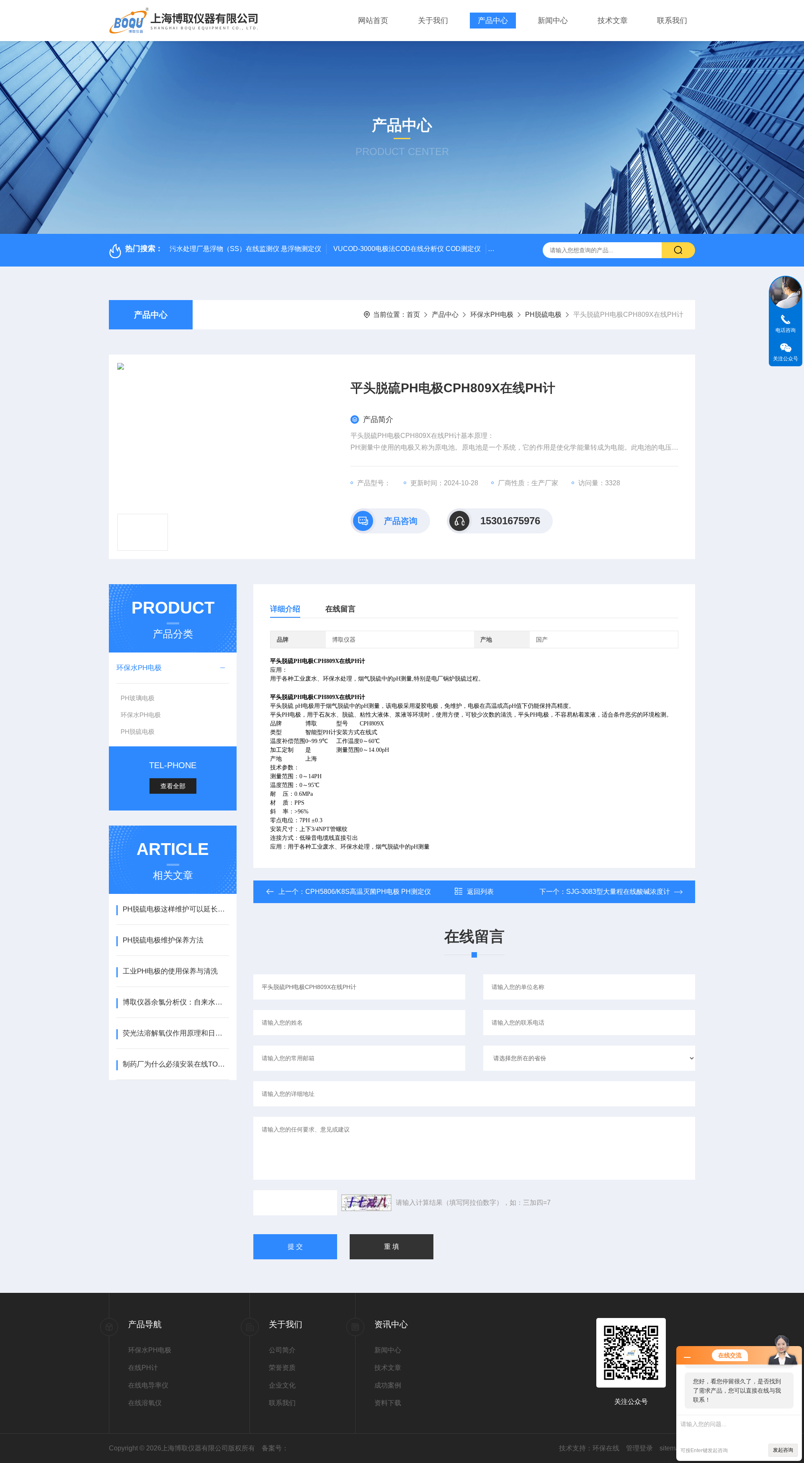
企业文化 (282, 1385)
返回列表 (480, 891)
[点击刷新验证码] (366, 1202)
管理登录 (639, 1448)
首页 (413, 314)
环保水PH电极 (491, 314)
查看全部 (173, 786)
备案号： (275, 1448)
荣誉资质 (282, 1367)
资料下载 (387, 1402)
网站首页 (373, 20)
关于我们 (433, 20)
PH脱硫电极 (543, 314)
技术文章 (613, 20)
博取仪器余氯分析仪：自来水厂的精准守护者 (176, 1002)
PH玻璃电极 (138, 698)
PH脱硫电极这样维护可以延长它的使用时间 (176, 909)
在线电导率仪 (148, 1385)
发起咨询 (783, 1450)
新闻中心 (553, 20)
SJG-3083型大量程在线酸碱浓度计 (618, 891)
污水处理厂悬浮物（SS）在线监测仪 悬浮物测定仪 (245, 248)
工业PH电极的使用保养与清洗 (170, 971)
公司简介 (282, 1350)
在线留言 (340, 609)
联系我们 (672, 20)
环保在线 (606, 1448)
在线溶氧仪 (145, 1402)
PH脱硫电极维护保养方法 (163, 940)
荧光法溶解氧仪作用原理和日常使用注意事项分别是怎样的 (176, 1033)
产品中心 (493, 20)
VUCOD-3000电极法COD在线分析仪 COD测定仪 (407, 248)
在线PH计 (143, 1367)
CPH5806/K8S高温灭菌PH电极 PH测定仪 (368, 891)
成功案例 (387, 1385)
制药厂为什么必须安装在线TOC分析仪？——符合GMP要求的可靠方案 (176, 1064)
